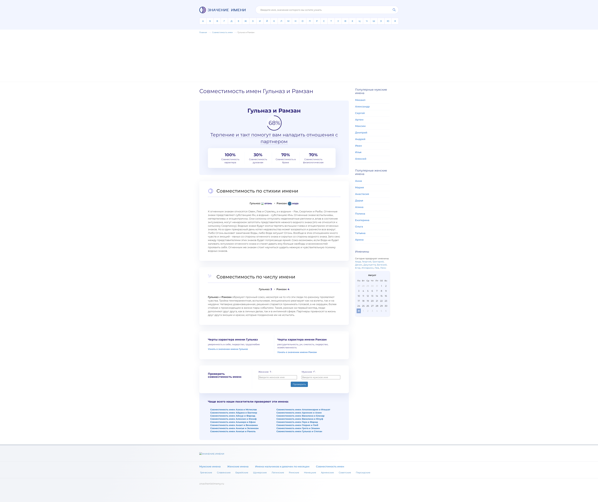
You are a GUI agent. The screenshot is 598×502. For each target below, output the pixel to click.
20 (372, 300)
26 (367, 305)
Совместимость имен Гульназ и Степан (299, 431)
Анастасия (362, 194)
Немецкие (310, 472)
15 (381, 295)
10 (359, 295)
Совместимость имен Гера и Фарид (297, 422)
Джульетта (369, 264)
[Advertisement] (299, 57)
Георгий (366, 261)
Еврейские (241, 472)
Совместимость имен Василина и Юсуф (299, 419)
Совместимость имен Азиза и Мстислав (233, 409)
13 (372, 295)
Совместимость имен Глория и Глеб (297, 425)
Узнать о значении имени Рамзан (297, 352)
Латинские (278, 472)
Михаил (360, 100)
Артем (359, 119)
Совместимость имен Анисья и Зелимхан (234, 428)
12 (368, 295)
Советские (345, 472)
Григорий (378, 261)
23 (386, 300)
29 (367, 286)
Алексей (360, 158)
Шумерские (260, 472)
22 (381, 300)
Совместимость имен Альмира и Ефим (233, 422)
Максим (360, 126)
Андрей (360, 139)
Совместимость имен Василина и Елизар (300, 415)
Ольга (359, 226)
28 (363, 286)
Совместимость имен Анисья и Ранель (233, 431)
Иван (358, 145)
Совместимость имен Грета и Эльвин (298, 428)
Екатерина (362, 220)
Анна (358, 180)
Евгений (382, 264)
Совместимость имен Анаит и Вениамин (234, 425)
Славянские (224, 472)
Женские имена (238, 466)
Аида (358, 261)
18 (363, 300)
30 (372, 286)
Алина (359, 207)
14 (377, 295)
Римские (294, 472)
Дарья (359, 200)
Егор (358, 267)
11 (363, 295)
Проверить (299, 384)
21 (377, 300)
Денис (358, 264)
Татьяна (360, 233)
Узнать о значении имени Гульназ (228, 349)
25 (363, 305)
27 (359, 286)
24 (358, 305)
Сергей (360, 113)
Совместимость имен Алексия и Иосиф (233, 419)
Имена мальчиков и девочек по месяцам (282, 466)
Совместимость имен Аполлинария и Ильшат (303, 409)
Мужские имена (210, 466)
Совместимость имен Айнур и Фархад (232, 415)
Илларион (367, 267)
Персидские (363, 472)
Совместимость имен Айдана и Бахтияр (233, 412)
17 (359, 300)
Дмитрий (361, 132)
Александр (362, 106)
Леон (383, 267)
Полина (360, 213)
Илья (358, 152)
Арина (359, 239)
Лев (377, 267)
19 (368, 300)
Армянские (327, 472)
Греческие (206, 472)
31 (377, 286)
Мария (359, 187)
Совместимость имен (330, 466)
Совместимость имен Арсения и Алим (299, 412)
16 (386, 295)
